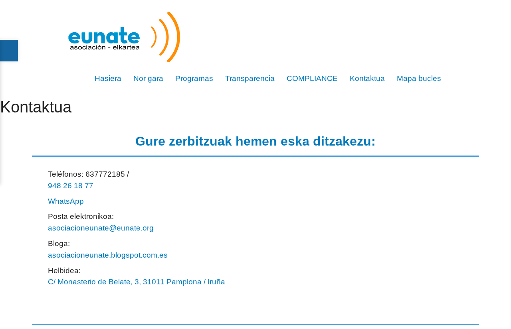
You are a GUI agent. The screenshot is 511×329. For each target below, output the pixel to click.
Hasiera (108, 78)
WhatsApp (66, 201)
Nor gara (148, 78)
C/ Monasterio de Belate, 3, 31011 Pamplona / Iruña (136, 282)
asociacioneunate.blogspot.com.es (108, 255)
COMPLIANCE (312, 78)
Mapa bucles (419, 78)
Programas (194, 78)
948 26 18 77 (70, 185)
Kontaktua (367, 78)
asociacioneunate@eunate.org (101, 228)
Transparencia (250, 78)
